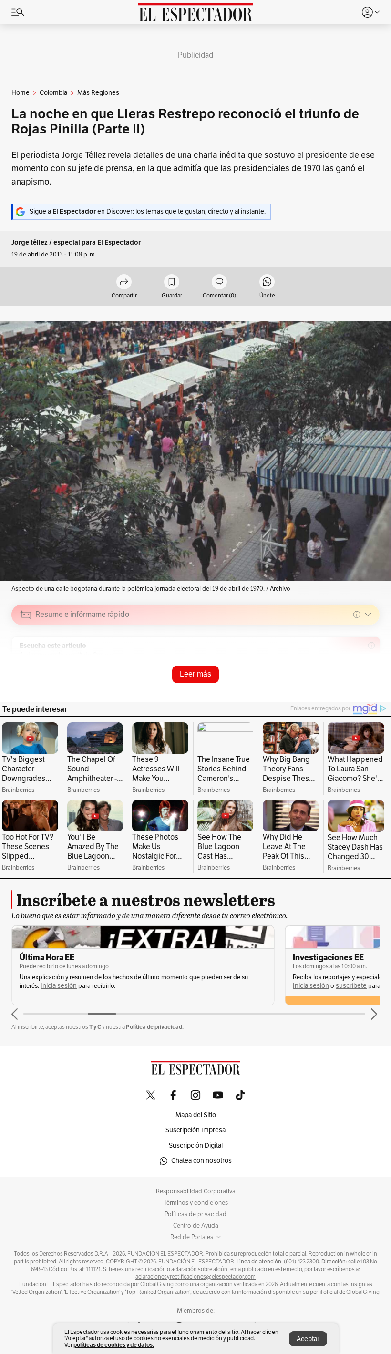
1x (369, 681)
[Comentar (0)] (219, 282)
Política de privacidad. (155, 1026)
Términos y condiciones (196, 1203)
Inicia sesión (59, 986)
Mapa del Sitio (195, 1115)
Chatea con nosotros (201, 1161)
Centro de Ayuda (195, 1225)
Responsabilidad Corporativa (196, 1191)
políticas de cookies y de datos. (113, 1344)
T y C (95, 1026)
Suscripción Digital (196, 1145)
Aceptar (308, 1339)
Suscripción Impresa (195, 1130)
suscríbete (351, 986)
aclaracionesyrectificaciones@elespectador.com (195, 1276)
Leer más (195, 674)
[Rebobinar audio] (339, 682)
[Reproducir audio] (26, 669)
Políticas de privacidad (195, 1214)
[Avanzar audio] (354, 682)
